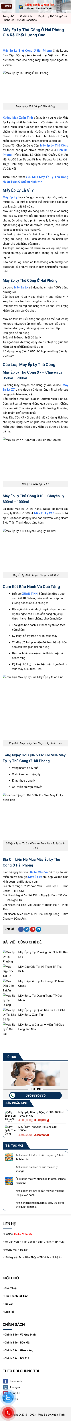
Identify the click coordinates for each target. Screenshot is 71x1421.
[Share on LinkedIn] (38, 929)
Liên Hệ (9, 1311)
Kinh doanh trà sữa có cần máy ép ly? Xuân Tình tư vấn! (40, 1157)
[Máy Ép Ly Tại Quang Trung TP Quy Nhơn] (9, 1000)
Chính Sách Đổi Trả (16, 1358)
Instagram (16, 1387)
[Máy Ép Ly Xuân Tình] (35, 6)
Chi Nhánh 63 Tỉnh (16, 1296)
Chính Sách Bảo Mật (17, 1342)
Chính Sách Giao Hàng (18, 1350)
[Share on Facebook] (21, 929)
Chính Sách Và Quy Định (20, 1334)
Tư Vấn (8, 1304)
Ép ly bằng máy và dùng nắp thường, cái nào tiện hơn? (41, 1180)
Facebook (16, 1381)
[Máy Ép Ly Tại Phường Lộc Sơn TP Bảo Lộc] (9, 957)
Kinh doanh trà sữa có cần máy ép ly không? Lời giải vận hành (41, 1192)
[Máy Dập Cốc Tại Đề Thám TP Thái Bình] (9, 971)
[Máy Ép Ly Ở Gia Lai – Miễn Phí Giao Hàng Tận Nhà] (9, 1029)
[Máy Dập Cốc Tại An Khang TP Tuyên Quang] (9, 986)
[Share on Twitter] (26, 929)
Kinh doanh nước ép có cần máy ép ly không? (37, 1168)
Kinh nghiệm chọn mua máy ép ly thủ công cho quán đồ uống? (40, 1204)
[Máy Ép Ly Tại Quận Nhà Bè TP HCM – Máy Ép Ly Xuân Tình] (9, 1015)
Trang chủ (8, 16)
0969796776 (35, 1095)
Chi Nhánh (26, 16)
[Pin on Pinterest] (33, 929)
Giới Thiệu (10, 1288)
